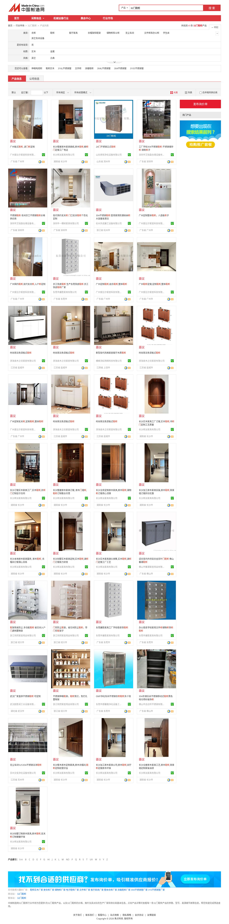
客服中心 (102, 915)
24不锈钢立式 (106, 146)
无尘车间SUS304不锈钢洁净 (26, 764)
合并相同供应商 (209, 92)
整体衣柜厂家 (110, 889)
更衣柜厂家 (48, 889)
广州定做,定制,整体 (154, 284)
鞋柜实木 (50, 68)
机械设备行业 (61, 18)
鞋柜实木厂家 (36, 889)
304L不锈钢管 (104, 68)
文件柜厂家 (84, 889)
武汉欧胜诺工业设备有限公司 (23, 704)
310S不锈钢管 (137, 68)
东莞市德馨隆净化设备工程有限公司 (109, 704)
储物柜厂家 (60, 889)
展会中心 (86, 18)
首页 (16, 18)
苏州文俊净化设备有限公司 (23, 772)
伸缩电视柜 (36, 68)
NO (67, 859)
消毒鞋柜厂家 (124, 889)
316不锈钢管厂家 (156, 889)
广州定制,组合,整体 (111, 284)
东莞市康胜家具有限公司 (65, 292)
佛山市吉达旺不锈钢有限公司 (152, 704)
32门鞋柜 (21, 893)
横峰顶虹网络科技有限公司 (109, 360)
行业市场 (108, 18)
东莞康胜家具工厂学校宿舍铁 (112, 627)
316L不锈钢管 (64, 68)
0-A (21, 859)
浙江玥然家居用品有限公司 (23, 635)
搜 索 (212, 8)
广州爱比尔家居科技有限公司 (23, 154)
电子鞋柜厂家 (72, 889)
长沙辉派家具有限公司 (63, 154)
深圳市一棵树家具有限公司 (66, 223)
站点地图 (114, 915)
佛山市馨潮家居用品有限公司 (152, 566)
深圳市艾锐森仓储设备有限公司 (152, 154)
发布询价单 (200, 104)
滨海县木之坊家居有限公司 (23, 360)
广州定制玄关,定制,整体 (26, 421)
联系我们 (90, 915)
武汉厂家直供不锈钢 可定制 (25, 696)
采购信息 (36, 18)
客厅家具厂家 (97, 889)
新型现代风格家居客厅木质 (111, 352)
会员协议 (139, 915)
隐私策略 (127, 915)
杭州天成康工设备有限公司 (109, 223)
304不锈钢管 (120, 68)
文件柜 (78, 68)
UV (91, 859)
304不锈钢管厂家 (139, 889)
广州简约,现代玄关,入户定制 (27, 284)
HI (48, 859)
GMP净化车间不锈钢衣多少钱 (113, 696)
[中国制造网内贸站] (27, 7)
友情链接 (151, 915)
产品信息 (17, 78)
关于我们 (77, 915)
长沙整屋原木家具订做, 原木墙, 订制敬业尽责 (70, 492)
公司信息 (34, 78)
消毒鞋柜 (89, 68)
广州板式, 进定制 (22, 146)
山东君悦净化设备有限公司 (109, 154)
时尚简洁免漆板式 (20, 352)
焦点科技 (118, 918)
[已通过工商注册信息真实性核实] (43, 154)
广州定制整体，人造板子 (154, 215)
